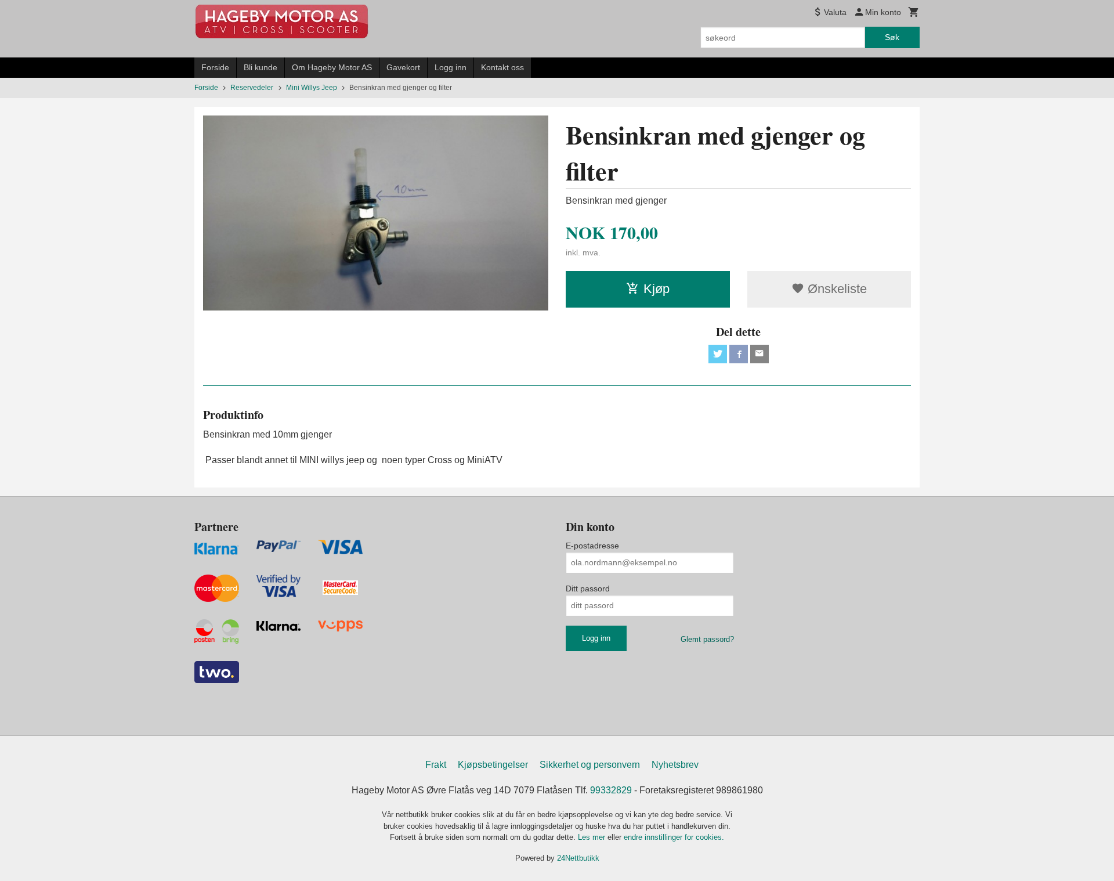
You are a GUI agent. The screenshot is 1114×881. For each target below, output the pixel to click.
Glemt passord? (707, 639)
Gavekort (403, 67)
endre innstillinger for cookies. (674, 837)
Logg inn (450, 67)
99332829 (611, 790)
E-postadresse (592, 545)
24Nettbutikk (578, 858)
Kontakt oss (502, 67)
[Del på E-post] (759, 354)
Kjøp (656, 288)
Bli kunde (260, 67)
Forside (215, 67)
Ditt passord (588, 588)
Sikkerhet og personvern (590, 765)
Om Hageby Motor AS (332, 67)
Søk (892, 37)
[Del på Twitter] (717, 354)
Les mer (592, 837)
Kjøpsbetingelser (493, 765)
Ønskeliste (835, 288)
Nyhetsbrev (675, 765)
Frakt (435, 765)
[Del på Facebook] (738, 354)
